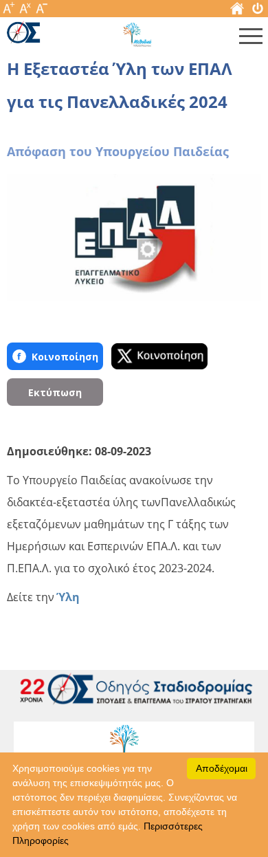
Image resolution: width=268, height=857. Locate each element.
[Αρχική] (237, 11)
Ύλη (68, 597)
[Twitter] (159, 356)
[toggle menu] (251, 39)
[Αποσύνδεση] (257, 11)
